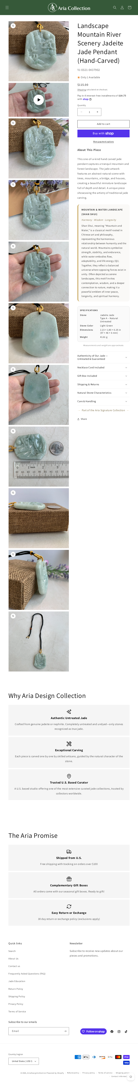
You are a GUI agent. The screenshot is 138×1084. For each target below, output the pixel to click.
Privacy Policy (15, 1003)
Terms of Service (17, 1011)
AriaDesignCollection (36, 1073)
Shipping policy (123, 1073)
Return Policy (15, 988)
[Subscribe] (65, 1031)
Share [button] (84, 418)
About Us (13, 958)
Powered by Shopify (55, 1073)
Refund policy (73, 1073)
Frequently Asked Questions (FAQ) (26, 973)
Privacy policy (88, 1073)
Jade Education (16, 981)
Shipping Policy (16, 996)
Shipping (81, 89)
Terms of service (105, 1073)
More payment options (103, 141)
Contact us (14, 966)
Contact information (120, 1076)
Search (12, 951)
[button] (7, 7)
